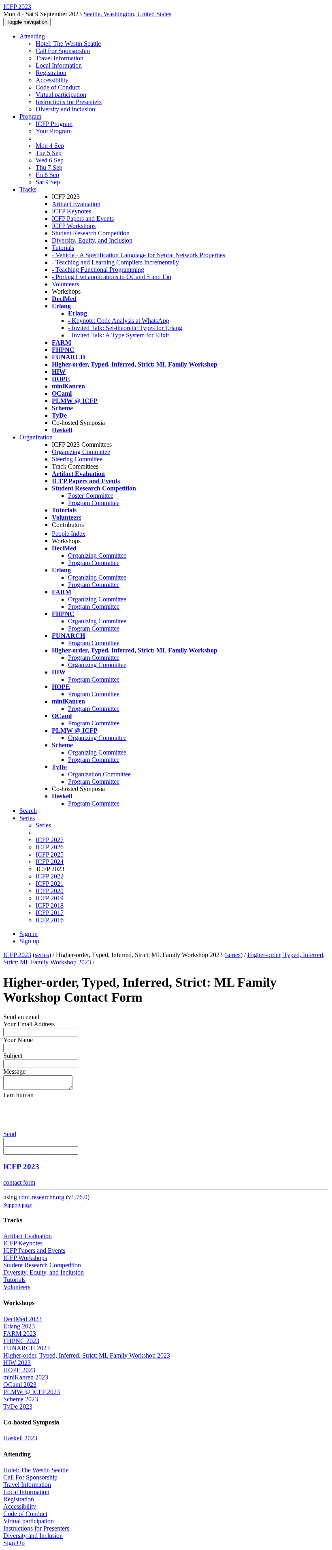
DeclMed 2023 (22, 1318)
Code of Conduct (58, 87)
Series (43, 825)
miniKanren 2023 (25, 1377)
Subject (12, 1055)
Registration (51, 72)
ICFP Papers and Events (83, 218)
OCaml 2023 (19, 1384)
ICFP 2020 (50, 890)
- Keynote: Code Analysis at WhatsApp (118, 320)
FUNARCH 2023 (26, 1348)
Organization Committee (99, 774)
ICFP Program (54, 123)
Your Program (54, 131)
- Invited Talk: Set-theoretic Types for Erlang (125, 327)
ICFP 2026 (50, 847)
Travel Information (59, 58)
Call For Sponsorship (63, 50)
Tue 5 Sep (49, 152)
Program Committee (93, 502)
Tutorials (63, 247)
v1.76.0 (77, 1197)
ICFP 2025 (50, 854)
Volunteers (65, 284)
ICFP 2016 (50, 920)
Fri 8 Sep (47, 174)
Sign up (29, 941)
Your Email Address (29, 1024)
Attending (32, 36)
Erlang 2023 (19, 1326)
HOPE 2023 (19, 1370)
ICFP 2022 (50, 876)
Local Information (59, 65)
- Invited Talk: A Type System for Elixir (118, 335)
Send (9, 1133)
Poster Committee (90, 495)
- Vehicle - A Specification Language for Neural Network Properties (138, 255)
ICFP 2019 (50, 898)
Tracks (27, 189)
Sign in (28, 933)
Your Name (18, 1039)
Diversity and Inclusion (65, 109)
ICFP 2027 (50, 839)
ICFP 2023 (17, 954)
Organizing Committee (81, 451)
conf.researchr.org (41, 1197)
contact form (19, 1182)
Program (30, 116)
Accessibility (52, 80)
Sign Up (14, 1542)
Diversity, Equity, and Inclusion (92, 240)
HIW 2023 (17, 1362)
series (42, 954)
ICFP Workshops (74, 225)
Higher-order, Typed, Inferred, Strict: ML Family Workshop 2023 (86, 1355)
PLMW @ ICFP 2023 (31, 1391)
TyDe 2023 (17, 1406)
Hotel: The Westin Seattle (68, 43)
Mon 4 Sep (50, 145)
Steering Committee (77, 459)
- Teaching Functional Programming (98, 269)
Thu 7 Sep (49, 167)
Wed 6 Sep (50, 160)
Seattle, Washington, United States (127, 14)
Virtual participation (61, 94)
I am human (18, 1095)
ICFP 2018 (50, 905)
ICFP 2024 (50, 861)
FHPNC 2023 (21, 1340)
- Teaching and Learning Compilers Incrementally (115, 262)
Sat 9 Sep (48, 182)
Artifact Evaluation (76, 203)
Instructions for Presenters (69, 101)
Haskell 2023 (20, 1438)
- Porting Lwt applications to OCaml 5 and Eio (111, 276)
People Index (68, 533)
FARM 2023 (19, 1333)
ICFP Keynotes (71, 211)
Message (14, 1071)
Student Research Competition (91, 233)
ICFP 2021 (50, 883)
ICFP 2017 (50, 912)
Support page (17, 1205)
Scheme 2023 (20, 1399)
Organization (36, 437)
